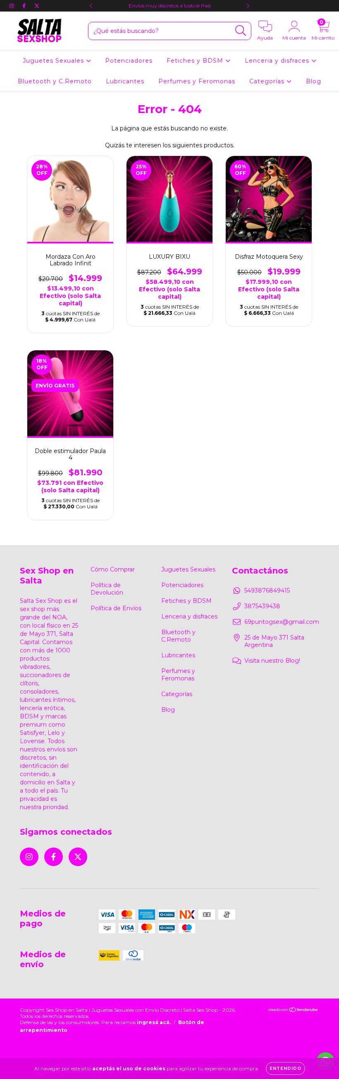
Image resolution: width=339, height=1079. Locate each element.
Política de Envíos (116, 608)
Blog (313, 81)
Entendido (285, 1068)
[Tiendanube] (293, 1010)
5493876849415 (267, 590)
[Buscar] (241, 30)
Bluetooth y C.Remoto (55, 81)
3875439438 (262, 606)
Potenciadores (129, 60)
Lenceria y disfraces (278, 60)
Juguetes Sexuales (54, 60)
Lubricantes (125, 81)
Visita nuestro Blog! (272, 660)
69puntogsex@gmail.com (281, 622)
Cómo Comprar (113, 569)
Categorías (267, 81)
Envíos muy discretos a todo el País (170, 5)
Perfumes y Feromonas (196, 81)
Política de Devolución (107, 588)
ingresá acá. (154, 1022)
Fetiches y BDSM (196, 60)
